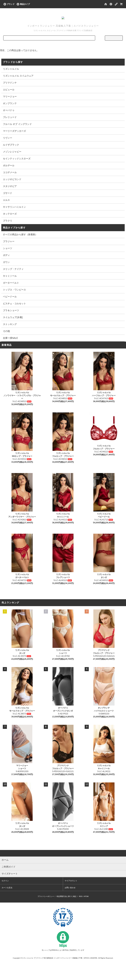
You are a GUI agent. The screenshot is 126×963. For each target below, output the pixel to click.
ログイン (5, 881)
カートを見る (7, 888)
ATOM (86, 896)
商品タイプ (25, 4)
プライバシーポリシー (46, 896)
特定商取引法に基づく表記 (66, 896)
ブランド (11, 4)
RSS (80, 896)
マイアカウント (71, 881)
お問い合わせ (70, 888)
